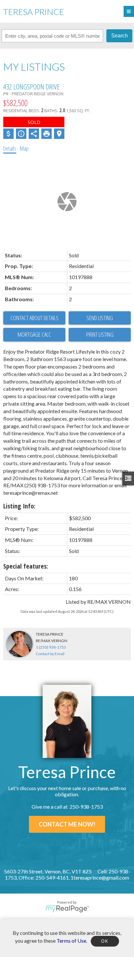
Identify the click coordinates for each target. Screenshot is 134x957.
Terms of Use (71, 940)
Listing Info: (19, 506)
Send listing (100, 318)
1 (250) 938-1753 (51, 647)
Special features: (25, 566)
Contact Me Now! (67, 824)
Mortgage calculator (34, 334)
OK (104, 941)
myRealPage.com (67, 908)
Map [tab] (24, 148)
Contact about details (34, 318)
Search (119, 35)
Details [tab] (9, 148)
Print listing (100, 334)
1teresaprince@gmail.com (100, 877)
